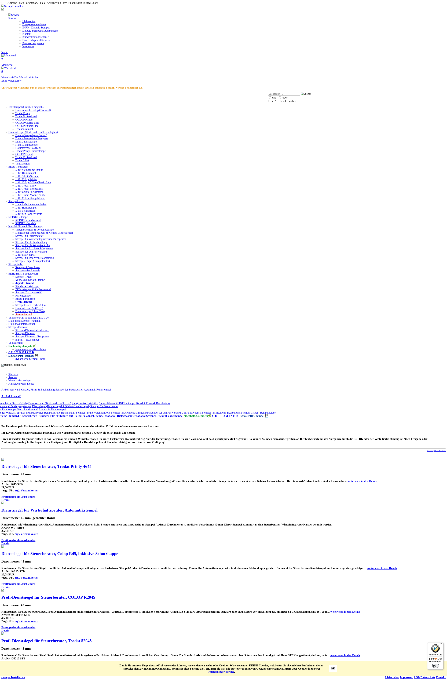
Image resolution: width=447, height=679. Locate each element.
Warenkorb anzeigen (19, 380)
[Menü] (441, 644)
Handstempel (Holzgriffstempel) (33, 110)
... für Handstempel (25, 207)
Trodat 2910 (22, 160)
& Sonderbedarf (23, 273)
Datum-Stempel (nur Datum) (31, 135)
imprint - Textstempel (27, 339)
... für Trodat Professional (29, 188)
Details (5, 499)
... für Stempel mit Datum (29, 169)
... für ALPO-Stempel (27, 176)
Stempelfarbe (15, 264)
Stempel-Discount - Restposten (32, 336)
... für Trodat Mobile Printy (30, 195)
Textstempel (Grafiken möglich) (25, 106)
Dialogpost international (21, 323)
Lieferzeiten (28, 21)
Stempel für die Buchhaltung (31, 242)
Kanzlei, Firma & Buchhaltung (25, 226)
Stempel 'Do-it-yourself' (28, 292)
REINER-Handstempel (28, 220)
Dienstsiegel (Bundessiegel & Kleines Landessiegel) (44, 232)
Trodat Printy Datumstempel (30, 150)
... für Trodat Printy (25, 185)
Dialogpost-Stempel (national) (24, 320)
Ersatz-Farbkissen (25, 298)
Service (12, 377)
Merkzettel (7, 61)
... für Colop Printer (26, 179)
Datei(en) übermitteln (34, 24)
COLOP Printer (24, 119)
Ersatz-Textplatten (18, 166)
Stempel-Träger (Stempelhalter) (32, 261)
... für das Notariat (25, 254)
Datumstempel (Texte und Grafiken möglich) (33, 132)
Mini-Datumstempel (26, 141)
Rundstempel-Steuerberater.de (436, 451)
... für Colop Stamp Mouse (30, 198)
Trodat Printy (22, 113)
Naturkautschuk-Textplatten (30, 349)
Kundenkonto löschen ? (35, 36)
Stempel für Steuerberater (29, 235)
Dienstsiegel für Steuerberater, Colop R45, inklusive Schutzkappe (59, 553)
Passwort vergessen (33, 43)
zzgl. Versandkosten (26, 490)
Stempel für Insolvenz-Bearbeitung (34, 257)
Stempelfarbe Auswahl (27, 270)
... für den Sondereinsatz (28, 213)
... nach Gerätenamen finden (30, 204)
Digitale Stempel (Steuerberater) (40, 30)
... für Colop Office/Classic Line (33, 182)
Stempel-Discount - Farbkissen (32, 330)
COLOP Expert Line (26, 125)
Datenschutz (427, 677)
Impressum (28, 46)
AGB (417, 677)
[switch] (435, 666)
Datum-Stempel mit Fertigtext (31, 138)
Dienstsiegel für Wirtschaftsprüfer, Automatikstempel (49, 510)
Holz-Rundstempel (27, 409)
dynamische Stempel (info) (30, 358)
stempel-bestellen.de (13, 677)
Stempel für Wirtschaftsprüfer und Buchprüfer (40, 239)
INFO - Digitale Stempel (36, 27)
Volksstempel (22, 163)
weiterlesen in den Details (362, 481)
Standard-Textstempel (27, 286)
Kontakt (26, 33)
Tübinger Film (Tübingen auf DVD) (28, 317)
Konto (4, 52)
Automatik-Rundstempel (97, 389)
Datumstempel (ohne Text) (30, 311)
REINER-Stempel (18, 217)
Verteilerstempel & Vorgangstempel (34, 229)
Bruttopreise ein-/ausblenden (18, 496)
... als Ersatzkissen (25, 210)
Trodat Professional (26, 116)
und (274, 97)
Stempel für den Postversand (31, 251)
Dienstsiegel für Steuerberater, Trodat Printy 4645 (46, 466)
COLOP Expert (24, 154)
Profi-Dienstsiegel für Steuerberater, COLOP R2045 (48, 597)
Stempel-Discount (18, 327)
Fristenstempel (23, 295)
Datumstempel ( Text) (29, 308)
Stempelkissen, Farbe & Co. (30, 305)
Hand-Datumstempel (26, 144)
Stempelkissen (16, 201)
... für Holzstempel (25, 172)
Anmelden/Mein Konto (21, 383)
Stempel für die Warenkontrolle (32, 245)
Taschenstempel (24, 128)
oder (284, 97)
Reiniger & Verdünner (27, 267)
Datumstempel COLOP (28, 147)
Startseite (13, 374)
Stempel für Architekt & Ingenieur (34, 248)
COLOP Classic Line (27, 122)
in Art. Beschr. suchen (283, 101)
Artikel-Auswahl (10, 389)
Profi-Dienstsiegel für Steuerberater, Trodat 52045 (46, 640)
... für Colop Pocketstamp (29, 191)
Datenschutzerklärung (221, 671)
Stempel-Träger (23, 276)
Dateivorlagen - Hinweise (36, 40)
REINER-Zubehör (25, 223)
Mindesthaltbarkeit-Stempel (30, 279)
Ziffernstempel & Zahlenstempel (33, 289)
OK (333, 668)
